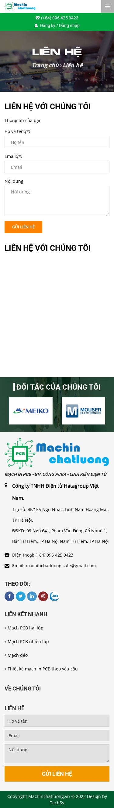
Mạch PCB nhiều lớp (28, 641)
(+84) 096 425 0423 (59, 17)
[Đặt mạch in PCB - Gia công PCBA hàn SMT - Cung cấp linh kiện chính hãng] (57, 453)
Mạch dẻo (18, 655)
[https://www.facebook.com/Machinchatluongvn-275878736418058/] (9, 596)
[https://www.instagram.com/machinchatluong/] (43, 596)
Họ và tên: (17, 131)
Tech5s (57, 803)
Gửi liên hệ (23, 227)
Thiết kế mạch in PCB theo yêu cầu (43, 669)
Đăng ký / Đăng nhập (60, 25)
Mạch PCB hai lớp (25, 628)
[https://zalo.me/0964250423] (54, 596)
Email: (13, 156)
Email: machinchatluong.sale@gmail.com (54, 565)
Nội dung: (15, 181)
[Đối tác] (31, 410)
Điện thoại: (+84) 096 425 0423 (42, 555)
